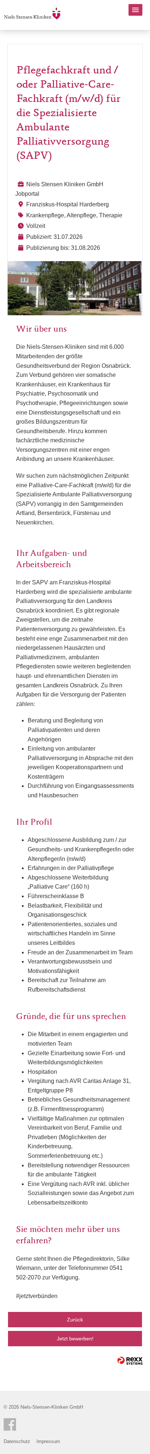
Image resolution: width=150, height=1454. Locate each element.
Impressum (48, 1441)
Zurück (75, 1320)
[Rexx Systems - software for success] (130, 1360)
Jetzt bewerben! (75, 1339)
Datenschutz (17, 1441)
